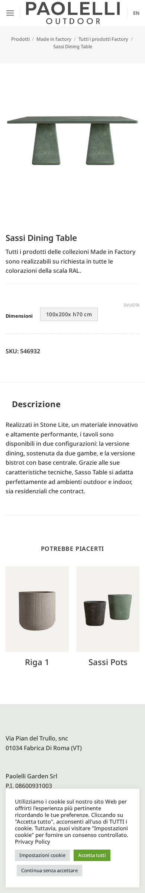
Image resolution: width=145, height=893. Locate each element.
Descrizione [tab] (36, 403)
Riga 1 (37, 662)
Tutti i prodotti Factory (103, 39)
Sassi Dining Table (72, 46)
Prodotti (20, 39)
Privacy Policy (32, 841)
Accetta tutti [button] (92, 855)
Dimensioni (19, 316)
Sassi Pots (108, 662)
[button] (10, 13)
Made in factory (53, 39)
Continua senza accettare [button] (49, 870)
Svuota (131, 305)
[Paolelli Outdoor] (73, 13)
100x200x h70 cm (69, 314)
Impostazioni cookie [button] (42, 855)
